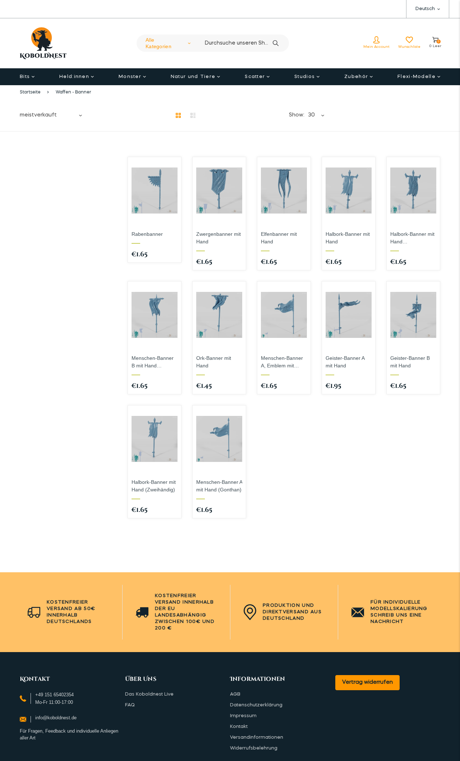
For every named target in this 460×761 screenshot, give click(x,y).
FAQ (130, 705)
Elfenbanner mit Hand (279, 237)
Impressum (243, 716)
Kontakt (239, 726)
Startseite (30, 92)
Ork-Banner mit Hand (213, 361)
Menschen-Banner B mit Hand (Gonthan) (153, 362)
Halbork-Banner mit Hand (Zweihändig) (154, 485)
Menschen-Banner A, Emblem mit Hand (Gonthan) (282, 362)
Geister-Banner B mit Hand (410, 361)
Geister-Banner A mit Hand (345, 361)
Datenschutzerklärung (256, 705)
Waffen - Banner (73, 92)
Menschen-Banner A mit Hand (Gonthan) (219, 485)
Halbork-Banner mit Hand (348, 237)
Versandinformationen (256, 737)
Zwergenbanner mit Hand (218, 237)
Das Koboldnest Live (149, 694)
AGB (235, 694)
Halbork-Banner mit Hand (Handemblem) (412, 238)
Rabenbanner (147, 234)
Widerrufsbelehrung (253, 748)
